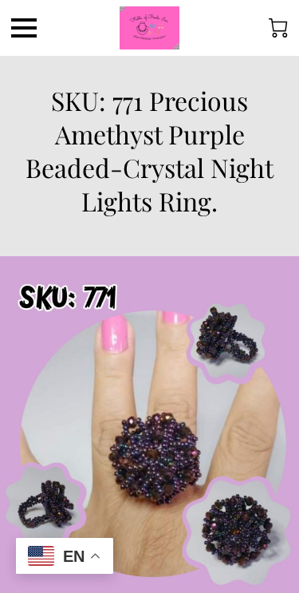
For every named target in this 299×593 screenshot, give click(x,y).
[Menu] (24, 28)
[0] (278, 28)
